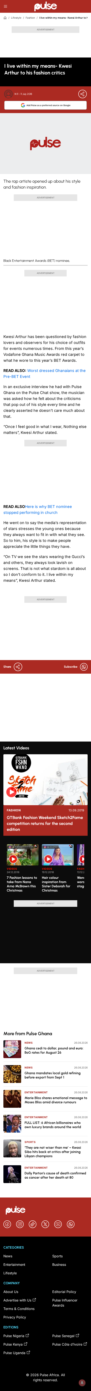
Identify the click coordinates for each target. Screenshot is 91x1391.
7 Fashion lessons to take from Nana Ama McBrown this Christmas (22, 884)
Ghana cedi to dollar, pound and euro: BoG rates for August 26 (54, 1050)
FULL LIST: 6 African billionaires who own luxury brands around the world (53, 1125)
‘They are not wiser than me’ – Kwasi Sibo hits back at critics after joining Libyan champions (53, 1152)
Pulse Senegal (63, 1336)
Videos (12, 868)
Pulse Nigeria (13, 1336)
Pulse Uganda (14, 1353)
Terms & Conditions (18, 1309)
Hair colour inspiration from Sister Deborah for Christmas (56, 884)
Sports (30, 1142)
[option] (23, 870)
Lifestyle (16, 17)
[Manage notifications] (82, 1382)
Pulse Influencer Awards (64, 1302)
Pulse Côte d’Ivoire (67, 1344)
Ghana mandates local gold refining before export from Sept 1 (53, 1075)
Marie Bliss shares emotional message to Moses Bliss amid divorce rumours (56, 1100)
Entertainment (36, 1092)
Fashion (30, 17)
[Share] (82, 94)
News (29, 1042)
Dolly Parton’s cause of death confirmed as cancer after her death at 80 (55, 1175)
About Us (10, 1292)
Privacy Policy (14, 1317)
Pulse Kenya (13, 1344)
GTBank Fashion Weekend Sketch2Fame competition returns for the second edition (45, 823)
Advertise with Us (17, 1300)
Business (59, 1264)
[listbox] (45, 870)
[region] (45, 870)
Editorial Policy (64, 1292)
